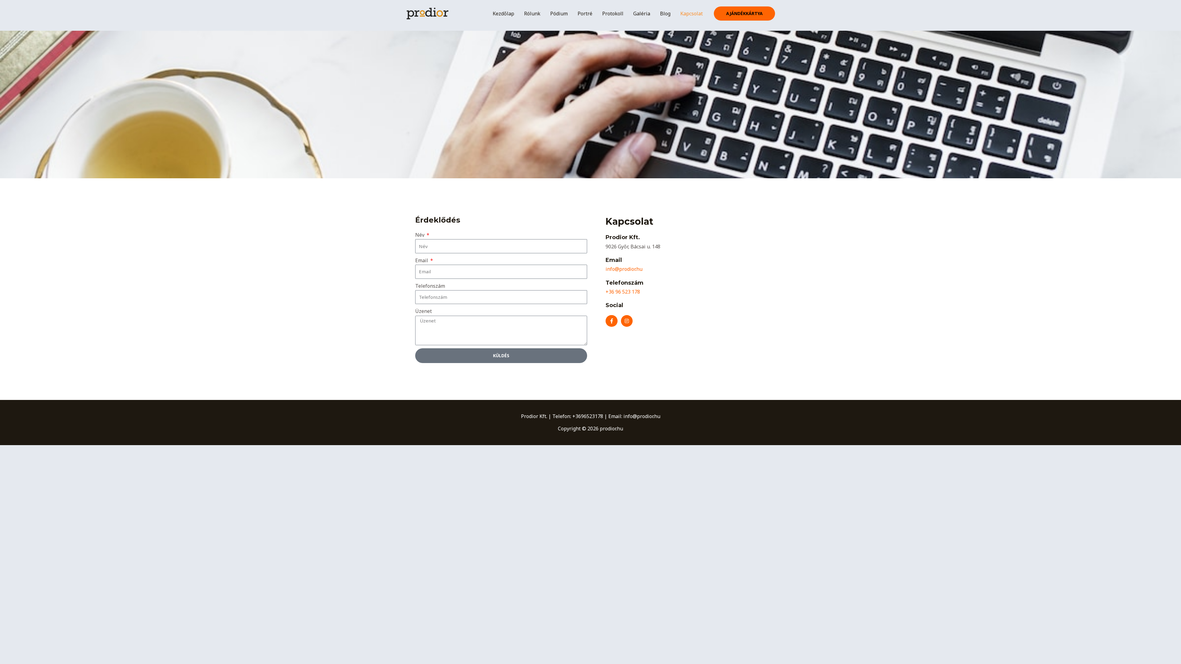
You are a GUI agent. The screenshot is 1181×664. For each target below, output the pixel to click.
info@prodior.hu (624, 269)
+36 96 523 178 (623, 291)
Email (422, 260)
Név (420, 234)
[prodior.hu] (427, 13)
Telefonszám (430, 286)
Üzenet (423, 311)
